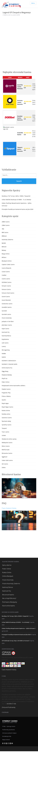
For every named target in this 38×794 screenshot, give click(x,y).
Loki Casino (5, 343)
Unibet (4, 435)
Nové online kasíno (8, 606)
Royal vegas (5, 403)
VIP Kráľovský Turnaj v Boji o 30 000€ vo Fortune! (15, 641)
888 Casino (5, 232)
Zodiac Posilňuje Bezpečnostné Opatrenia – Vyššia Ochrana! (18, 628)
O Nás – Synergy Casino (8, 726)
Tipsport (4, 428)
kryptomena (5, 339)
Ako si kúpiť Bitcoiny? (9, 598)
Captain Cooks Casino (8, 264)
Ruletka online (6, 414)
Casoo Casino (6, 271)
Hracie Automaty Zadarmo (11, 583)
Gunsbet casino (6, 314)
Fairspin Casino (6, 286)
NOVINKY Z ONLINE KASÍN (9, 364)
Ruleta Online (6, 410)
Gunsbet (4, 311)
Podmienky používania (8, 730)
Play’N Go (4, 378)
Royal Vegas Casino (7, 407)
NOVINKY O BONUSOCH (9, 360)
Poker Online (5, 382)
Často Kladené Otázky (9, 508)
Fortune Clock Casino (8, 293)
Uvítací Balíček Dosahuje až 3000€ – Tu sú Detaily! (16, 199)
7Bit (3, 229)
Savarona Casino (7, 417)
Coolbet (4, 275)
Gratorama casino (7, 303)
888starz (4, 236)
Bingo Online (5, 254)
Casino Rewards (6, 268)
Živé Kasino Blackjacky (9, 602)
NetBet (4, 353)
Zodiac (4, 467)
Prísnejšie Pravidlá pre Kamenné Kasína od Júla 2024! (17, 209)
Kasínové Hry (5, 332)
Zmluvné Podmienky (8, 707)
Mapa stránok (6, 740)
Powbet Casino (6, 389)
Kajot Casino (5, 328)
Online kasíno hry (7, 368)
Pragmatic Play (6, 393)
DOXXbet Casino (6, 282)
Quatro (4, 400)
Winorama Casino (7, 453)
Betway (4, 250)
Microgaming (6, 350)
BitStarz (4, 257)
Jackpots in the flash (8, 321)
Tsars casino (5, 432)
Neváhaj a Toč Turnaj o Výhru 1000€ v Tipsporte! (16, 196)
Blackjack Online (6, 261)
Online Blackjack (7, 576)
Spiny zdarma (6, 565)
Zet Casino (5, 464)
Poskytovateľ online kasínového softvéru (13, 385)
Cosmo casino (6, 279)
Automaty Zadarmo (7, 239)
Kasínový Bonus (6, 336)
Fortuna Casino (6, 289)
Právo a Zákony (6, 396)
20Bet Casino (5, 222)
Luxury (4, 346)
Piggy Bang (5, 371)
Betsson (4, 247)
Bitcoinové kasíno (8, 595)
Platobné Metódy (7, 375)
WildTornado (5, 450)
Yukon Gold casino (7, 460)
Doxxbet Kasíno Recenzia (20, 118)
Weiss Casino (6, 446)
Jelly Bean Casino (7, 325)
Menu (33, 3)
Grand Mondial (6, 300)
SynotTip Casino (6, 425)
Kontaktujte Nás (6, 736)
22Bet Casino (5, 225)
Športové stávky (6, 421)
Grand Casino (6, 296)
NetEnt (4, 357)
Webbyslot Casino (7, 442)
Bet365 (4, 243)
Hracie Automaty (7, 318)
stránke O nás (11, 704)
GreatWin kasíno (6, 307)
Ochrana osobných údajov (9, 733)
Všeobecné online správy (9, 439)
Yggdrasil (4, 457)
